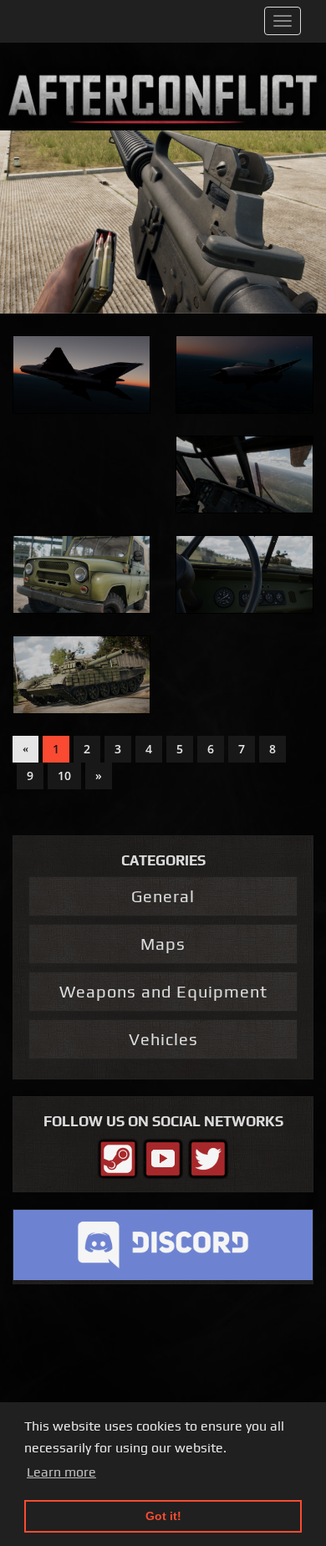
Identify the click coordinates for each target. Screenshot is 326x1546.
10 (64, 775)
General (163, 896)
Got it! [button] (163, 1516)
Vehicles (163, 1039)
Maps (163, 943)
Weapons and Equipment (163, 991)
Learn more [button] (61, 1472)
